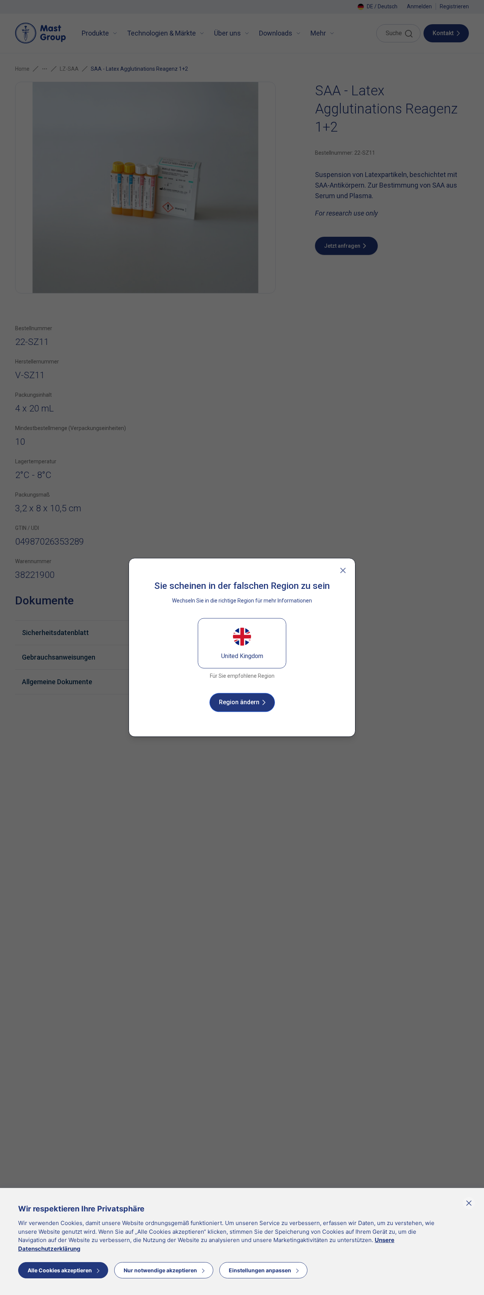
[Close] (342, 570)
